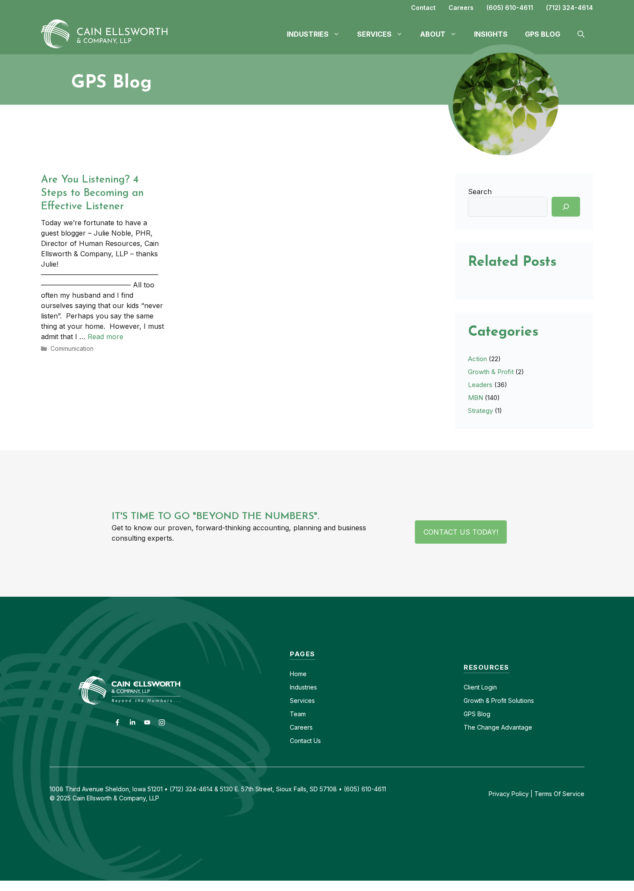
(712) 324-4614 (569, 7)
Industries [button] (308, 34)
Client (472, 687)
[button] (581, 34)
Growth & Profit (491, 372)
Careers (461, 7)
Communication (72, 348)
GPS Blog (542, 34)
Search (480, 191)
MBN (475, 398)
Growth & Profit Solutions (499, 700)
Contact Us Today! (461, 532)
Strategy (480, 410)
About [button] (433, 34)
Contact (423, 7)
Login (488, 687)
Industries (303, 687)
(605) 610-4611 (509, 7)
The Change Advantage (498, 727)
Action (477, 359)
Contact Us (305, 740)
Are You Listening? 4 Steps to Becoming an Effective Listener (92, 193)
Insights (491, 34)
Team (298, 714)
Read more (105, 336)
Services (302, 700)
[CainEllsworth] (108, 33)
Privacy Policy (509, 793)
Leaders (480, 385)
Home (298, 673)
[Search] (566, 207)
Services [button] (374, 34)
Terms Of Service (559, 793)
